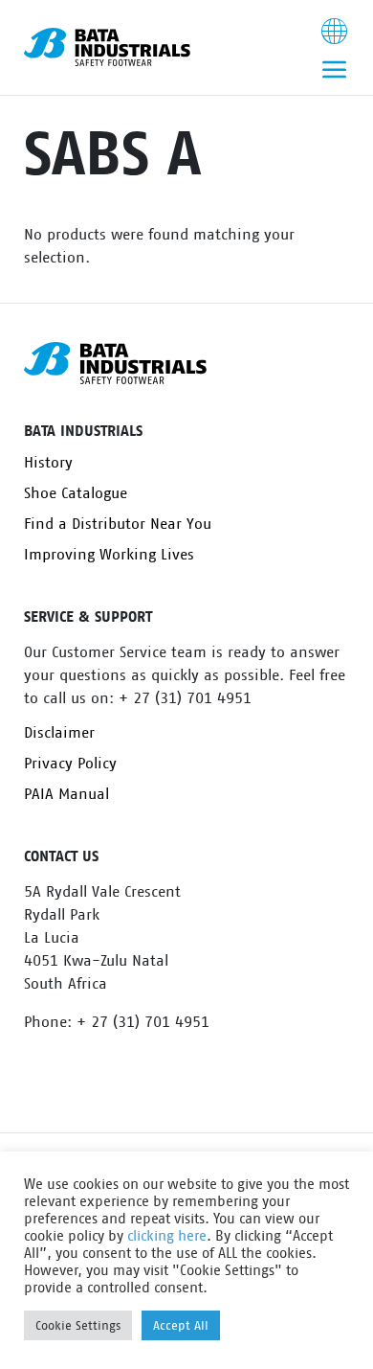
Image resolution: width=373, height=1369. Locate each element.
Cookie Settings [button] (78, 1325)
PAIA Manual (66, 794)
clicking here (167, 1236)
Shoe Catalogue (75, 493)
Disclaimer (59, 733)
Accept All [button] (180, 1325)
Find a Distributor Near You (117, 524)
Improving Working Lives (109, 554)
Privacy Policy (70, 763)
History (48, 462)
